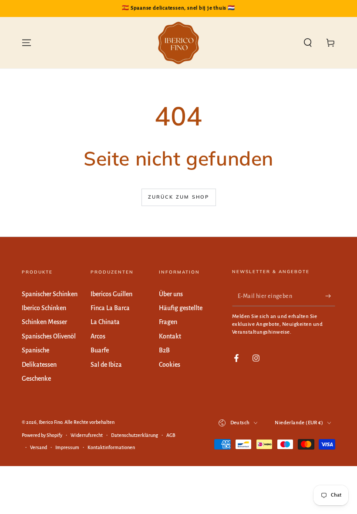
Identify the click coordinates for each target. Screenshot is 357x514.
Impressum (67, 447)
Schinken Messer (44, 321)
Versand (38, 447)
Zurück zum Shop (178, 197)
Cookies (169, 364)
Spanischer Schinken (49, 294)
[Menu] (26, 42)
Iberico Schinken (44, 307)
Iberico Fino (50, 422)
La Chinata (105, 321)
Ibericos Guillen (111, 294)
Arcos (98, 336)
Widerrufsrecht (87, 435)
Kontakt (170, 336)
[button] (307, 42)
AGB (170, 435)
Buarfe (100, 350)
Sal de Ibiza (106, 364)
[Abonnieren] (330, 296)
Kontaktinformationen (111, 447)
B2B (164, 350)
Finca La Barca (110, 307)
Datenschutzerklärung (134, 435)
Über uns (171, 294)
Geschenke (36, 378)
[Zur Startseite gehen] (178, 42)
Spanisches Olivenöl (49, 336)
